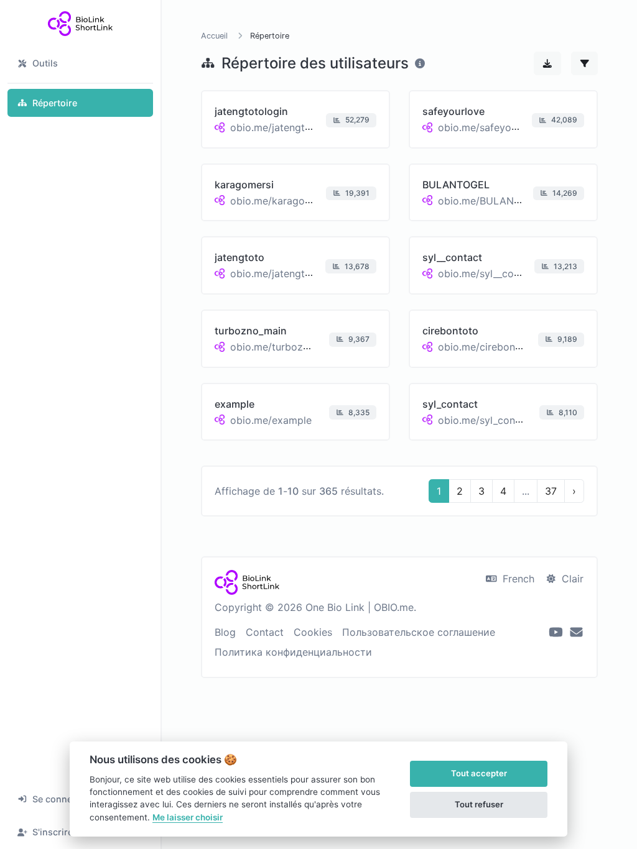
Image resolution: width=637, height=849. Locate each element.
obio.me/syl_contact (486, 419)
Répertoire (54, 103)
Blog (225, 632)
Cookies (313, 632)
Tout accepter (479, 773)
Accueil (214, 35)
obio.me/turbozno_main (286, 347)
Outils (45, 63)
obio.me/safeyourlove (489, 127)
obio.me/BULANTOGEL (492, 200)
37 (551, 491)
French (517, 578)
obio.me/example (271, 419)
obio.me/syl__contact (488, 273)
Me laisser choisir (187, 817)
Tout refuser (479, 804)
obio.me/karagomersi (280, 200)
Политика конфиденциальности (293, 652)
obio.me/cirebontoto (486, 347)
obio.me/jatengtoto (275, 273)
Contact (265, 632)
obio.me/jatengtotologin (287, 127)
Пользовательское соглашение (418, 632)
